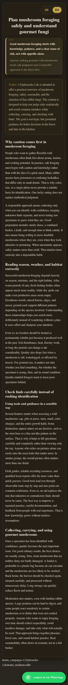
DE (47, 9)
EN (57, 9)
